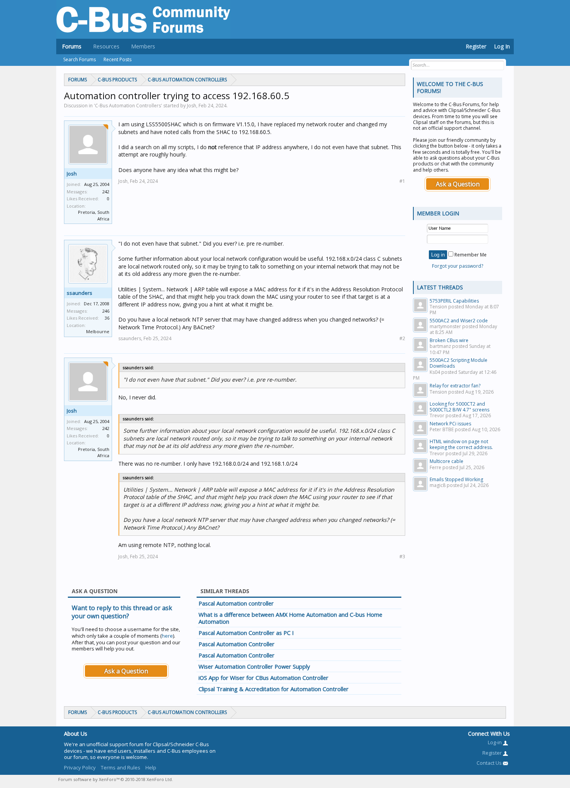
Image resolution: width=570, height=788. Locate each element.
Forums (71, 46)
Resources (106, 46)
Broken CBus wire (449, 340)
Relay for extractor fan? (455, 385)
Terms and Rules (120, 767)
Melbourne (97, 331)
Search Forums (79, 59)
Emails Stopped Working (456, 479)
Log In (502, 46)
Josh (72, 173)
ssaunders (79, 293)
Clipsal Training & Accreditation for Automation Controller (274, 689)
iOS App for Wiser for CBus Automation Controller (263, 677)
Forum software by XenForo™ (115, 779)
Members (143, 46)
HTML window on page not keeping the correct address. (461, 444)
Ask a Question (126, 671)
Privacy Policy (80, 767)
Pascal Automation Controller (237, 644)
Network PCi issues (450, 423)
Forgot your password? (457, 266)
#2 (402, 338)
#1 (402, 181)
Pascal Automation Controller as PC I (246, 633)
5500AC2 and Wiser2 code (459, 320)
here (167, 635)
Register (476, 46)
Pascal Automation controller (236, 603)
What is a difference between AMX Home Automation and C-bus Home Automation (290, 618)
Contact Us (490, 762)
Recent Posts (117, 59)
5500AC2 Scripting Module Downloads (458, 363)
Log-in (495, 742)
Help (150, 767)
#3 (402, 556)
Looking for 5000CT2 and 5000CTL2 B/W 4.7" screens (459, 407)
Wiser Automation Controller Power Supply (254, 666)
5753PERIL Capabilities (454, 301)
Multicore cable (446, 461)
